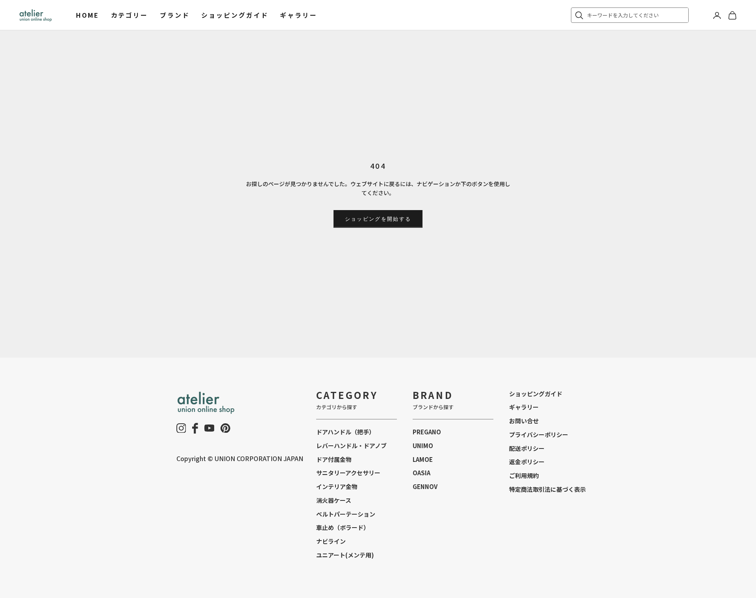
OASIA (421, 473)
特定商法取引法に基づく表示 (547, 489)
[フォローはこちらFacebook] (195, 428)
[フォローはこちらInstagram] (181, 428)
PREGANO (427, 432)
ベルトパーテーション (345, 514)
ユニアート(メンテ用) (345, 555)
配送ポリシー (527, 448)
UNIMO (423, 445)
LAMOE (423, 459)
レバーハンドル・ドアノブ (351, 445)
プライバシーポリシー (538, 434)
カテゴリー (129, 15)
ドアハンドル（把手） (345, 432)
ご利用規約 (524, 475)
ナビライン (331, 541)
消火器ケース (333, 500)
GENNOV (425, 486)
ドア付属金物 (334, 459)
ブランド (175, 15)
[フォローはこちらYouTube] (209, 428)
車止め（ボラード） (342, 527)
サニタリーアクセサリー (348, 473)
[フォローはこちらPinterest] (225, 428)
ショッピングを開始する (378, 219)
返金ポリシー (527, 462)
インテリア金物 (337, 486)
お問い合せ (524, 421)
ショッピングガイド (234, 15)
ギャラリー (298, 15)
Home (87, 15)
